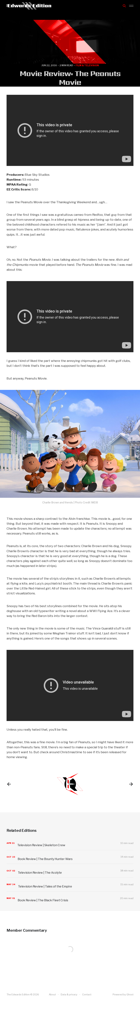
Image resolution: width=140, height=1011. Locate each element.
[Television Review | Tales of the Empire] (70, 884)
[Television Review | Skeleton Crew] (70, 843)
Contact (86, 994)
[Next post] (131, 784)
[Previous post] (9, 784)
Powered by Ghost (123, 994)
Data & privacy (69, 994)
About (52, 994)
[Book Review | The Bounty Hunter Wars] (70, 857)
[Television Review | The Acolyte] (70, 870)
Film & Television (87, 65)
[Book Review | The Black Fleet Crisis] (70, 898)
